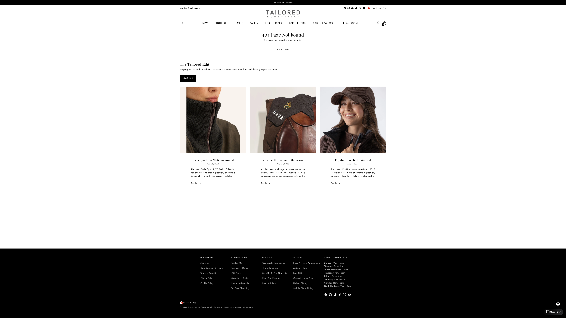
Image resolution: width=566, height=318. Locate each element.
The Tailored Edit (270, 268)
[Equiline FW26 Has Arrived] (353, 120)
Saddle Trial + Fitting (303, 288)
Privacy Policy (206, 278)
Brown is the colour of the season (283, 160)
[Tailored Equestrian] (283, 14)
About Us (204, 263)
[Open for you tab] (558, 304)
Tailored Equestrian (202, 307)
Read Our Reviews (271, 278)
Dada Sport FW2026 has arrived (213, 160)
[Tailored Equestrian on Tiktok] (356, 8)
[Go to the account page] (378, 23)
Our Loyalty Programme (273, 263)
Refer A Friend (269, 283)
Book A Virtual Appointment (306, 263)
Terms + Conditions (209, 273)
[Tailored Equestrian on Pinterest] (352, 8)
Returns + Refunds (240, 283)
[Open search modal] (181, 23)
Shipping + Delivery (241, 278)
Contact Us (236, 263)
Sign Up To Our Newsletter (275, 273)
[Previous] (263, 2)
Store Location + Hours (211, 268)
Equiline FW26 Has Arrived (353, 160)
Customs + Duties (239, 268)
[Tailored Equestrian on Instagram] (348, 8)
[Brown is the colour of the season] (283, 120)
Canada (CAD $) (378, 8)
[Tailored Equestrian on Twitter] (360, 8)
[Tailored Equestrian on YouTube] (364, 8)
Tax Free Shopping (240, 288)
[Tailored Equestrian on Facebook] (344, 8)
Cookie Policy (206, 283)
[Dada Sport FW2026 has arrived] (213, 120)
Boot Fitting (298, 273)
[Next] (302, 2)
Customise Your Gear (303, 278)
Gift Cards (236, 273)
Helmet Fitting (300, 283)
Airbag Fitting (300, 268)
